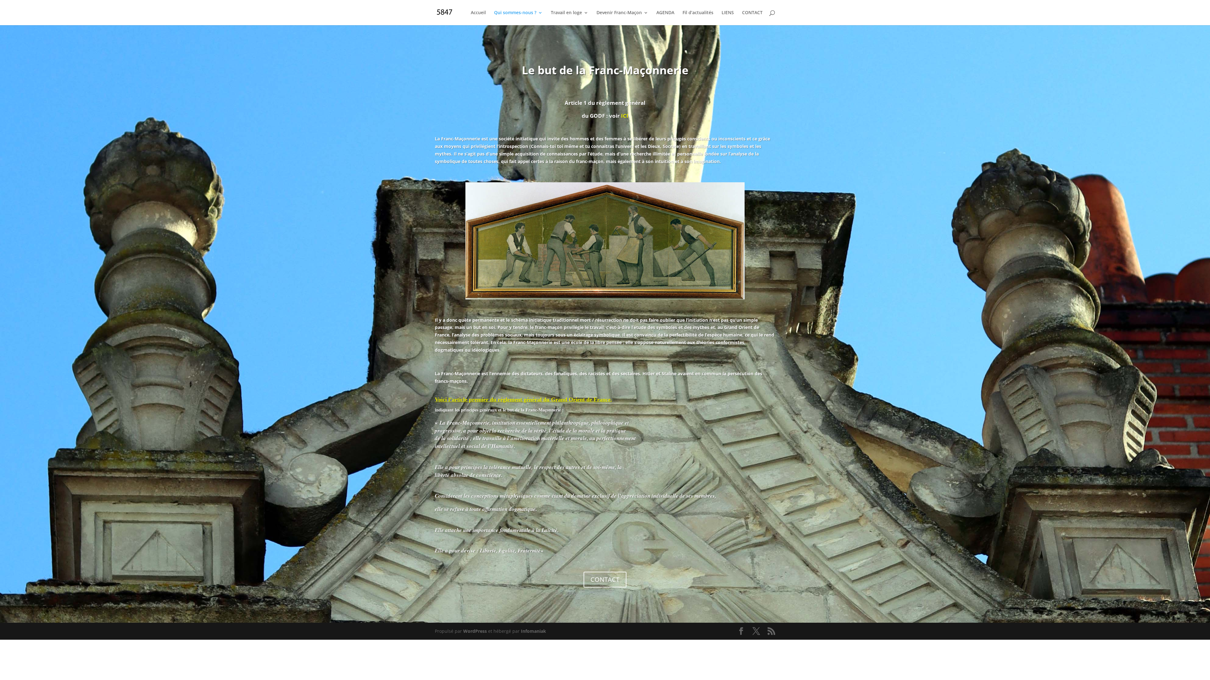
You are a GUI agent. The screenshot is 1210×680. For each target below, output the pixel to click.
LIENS (728, 12)
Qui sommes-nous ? (515, 12)
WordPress (475, 631)
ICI (624, 115)
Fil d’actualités (698, 12)
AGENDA (665, 12)
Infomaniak (533, 631)
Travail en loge (566, 12)
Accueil (478, 12)
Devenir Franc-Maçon (619, 12)
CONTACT (752, 12)
